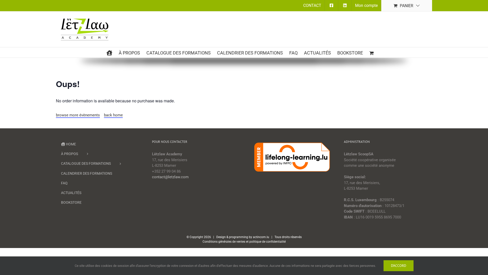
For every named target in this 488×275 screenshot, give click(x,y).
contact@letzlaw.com (170, 177)
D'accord (398, 265)
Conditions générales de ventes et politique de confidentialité (244, 241)
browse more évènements (78, 115)
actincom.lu (261, 237)
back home (113, 115)
